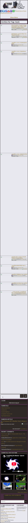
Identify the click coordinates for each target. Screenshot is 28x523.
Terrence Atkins (22, 36)
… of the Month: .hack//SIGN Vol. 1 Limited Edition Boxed (18, 292)
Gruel (2, 441)
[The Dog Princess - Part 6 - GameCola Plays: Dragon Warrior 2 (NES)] (20, 486)
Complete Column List (6, 413)
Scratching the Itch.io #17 (17, 449)
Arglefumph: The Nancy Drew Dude (8, 511)
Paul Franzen (23, 28)
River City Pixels (4, 520)
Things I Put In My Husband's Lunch (8, 517)
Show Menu (14, 17)
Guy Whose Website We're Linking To (8, 514)
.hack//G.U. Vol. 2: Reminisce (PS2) (18, 52)
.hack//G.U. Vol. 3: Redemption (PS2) (19, 43)
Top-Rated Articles (5, 415)
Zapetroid (2, 521)
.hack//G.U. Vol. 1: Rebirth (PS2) (19, 154)
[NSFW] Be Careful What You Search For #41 (19, 34)
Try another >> (23, 428)
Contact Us (4, 410)
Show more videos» (22, 492)
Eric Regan (23, 259)
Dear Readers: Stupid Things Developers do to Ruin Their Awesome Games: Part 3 (18, 26)
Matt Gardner (19, 44)
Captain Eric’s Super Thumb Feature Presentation (18, 257)
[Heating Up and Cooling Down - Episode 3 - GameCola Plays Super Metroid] (20, 478)
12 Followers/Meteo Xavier (6, 508)
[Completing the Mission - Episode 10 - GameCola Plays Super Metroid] (7, 478)
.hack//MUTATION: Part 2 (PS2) (19, 283)
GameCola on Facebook (12, 495)
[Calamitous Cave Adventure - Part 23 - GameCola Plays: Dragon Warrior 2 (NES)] (7, 486)
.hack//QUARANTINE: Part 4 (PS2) (18, 266)
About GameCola (5, 408)
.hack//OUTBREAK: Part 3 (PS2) (19, 274)
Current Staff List (5, 411)
